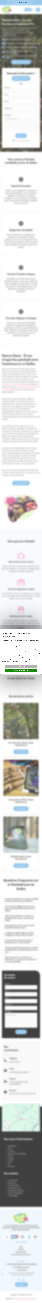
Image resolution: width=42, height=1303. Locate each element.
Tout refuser (23, 2)
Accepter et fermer (21, 670)
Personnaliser (21, 666)
